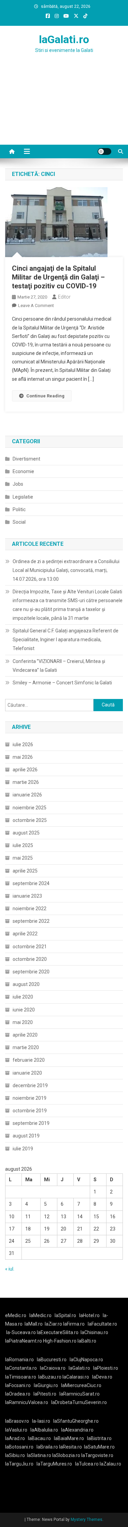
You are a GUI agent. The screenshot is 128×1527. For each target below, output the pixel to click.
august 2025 (26, 833)
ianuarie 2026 (27, 794)
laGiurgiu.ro (47, 1385)
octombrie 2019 (30, 1110)
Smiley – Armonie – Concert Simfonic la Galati (62, 682)
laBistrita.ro (99, 1438)
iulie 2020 (23, 997)
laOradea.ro (17, 1394)
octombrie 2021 (30, 946)
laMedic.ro (41, 1315)
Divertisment (26, 459)
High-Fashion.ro (59, 1341)
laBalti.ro (86, 1341)
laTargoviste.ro (97, 1455)
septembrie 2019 (31, 1123)
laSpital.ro (65, 1315)
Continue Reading (45, 395)
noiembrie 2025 (29, 807)
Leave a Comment (36, 305)
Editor (64, 297)
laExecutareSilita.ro (58, 1332)
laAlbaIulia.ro (44, 1430)
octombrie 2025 (30, 820)
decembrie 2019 (30, 1085)
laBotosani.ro (19, 1447)
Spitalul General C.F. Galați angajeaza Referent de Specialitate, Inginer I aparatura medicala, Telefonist (65, 639)
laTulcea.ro (87, 1464)
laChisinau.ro (94, 1332)
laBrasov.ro (17, 1421)
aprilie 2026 (25, 769)
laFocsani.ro (18, 1385)
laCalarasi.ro (75, 1377)
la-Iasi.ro (41, 1421)
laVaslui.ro (17, 1430)
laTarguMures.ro (54, 1464)
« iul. (9, 1269)
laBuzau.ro (50, 1377)
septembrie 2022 (31, 921)
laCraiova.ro (53, 1368)
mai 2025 (23, 858)
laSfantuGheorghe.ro (76, 1421)
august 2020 (26, 984)
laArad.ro (15, 1438)
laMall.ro (34, 1324)
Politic (19, 509)
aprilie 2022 (25, 933)
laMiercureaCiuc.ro (81, 1385)
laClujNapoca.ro (86, 1359)
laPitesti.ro (44, 1394)
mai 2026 (23, 757)
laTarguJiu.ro (21, 1464)
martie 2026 (26, 782)
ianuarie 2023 (27, 896)
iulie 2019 (23, 1148)
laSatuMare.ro (99, 1447)
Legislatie (23, 497)
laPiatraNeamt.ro (23, 1341)
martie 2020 (26, 1047)
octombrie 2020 (30, 959)
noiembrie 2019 (29, 1098)
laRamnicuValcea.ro (26, 1402)
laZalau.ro (110, 1464)
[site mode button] (104, 151)
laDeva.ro (102, 1377)
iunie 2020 (24, 1009)
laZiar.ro (54, 1324)
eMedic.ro (15, 1315)
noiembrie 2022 (29, 908)
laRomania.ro (19, 1359)
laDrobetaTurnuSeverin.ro (79, 1402)
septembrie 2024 (31, 883)
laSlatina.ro (39, 1455)
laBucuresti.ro (52, 1359)
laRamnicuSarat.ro (79, 1394)
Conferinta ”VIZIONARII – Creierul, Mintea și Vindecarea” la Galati (59, 666)
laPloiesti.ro (105, 1368)
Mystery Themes (86, 1519)
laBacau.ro (39, 1438)
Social (19, 522)
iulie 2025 (23, 845)
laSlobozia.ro (66, 1455)
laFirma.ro (74, 1324)
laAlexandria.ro (77, 1430)
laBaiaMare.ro (69, 1438)
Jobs (18, 484)
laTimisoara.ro (20, 1377)
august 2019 (26, 1135)
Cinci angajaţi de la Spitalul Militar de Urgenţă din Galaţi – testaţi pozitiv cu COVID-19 (58, 277)
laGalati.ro (64, 39)
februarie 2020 (29, 1060)
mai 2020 (23, 1022)
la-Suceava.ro (21, 1332)
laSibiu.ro (15, 1455)
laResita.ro (70, 1447)
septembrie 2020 (31, 971)
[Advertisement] (64, 107)
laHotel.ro (89, 1315)
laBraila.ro (47, 1447)
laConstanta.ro (21, 1368)
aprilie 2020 (25, 1035)
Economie (23, 471)
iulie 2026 (23, 744)
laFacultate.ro (102, 1324)
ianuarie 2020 (27, 1073)
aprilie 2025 (25, 871)
